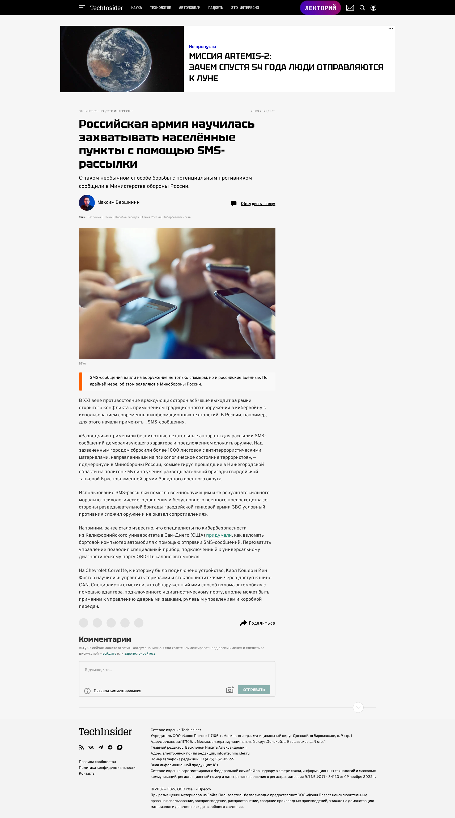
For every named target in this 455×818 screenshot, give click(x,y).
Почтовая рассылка (350, 8)
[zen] (110, 747)
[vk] (91, 747)
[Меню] (82, 8)
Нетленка (94, 217)
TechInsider (106, 7)
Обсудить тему (258, 203)
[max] (119, 747)
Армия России (151, 217)
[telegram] (100, 747)
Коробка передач (127, 217)
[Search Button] (362, 8)
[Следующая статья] (227, 707)
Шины (108, 217)
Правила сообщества (97, 762)
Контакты (87, 774)
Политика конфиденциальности (107, 768)
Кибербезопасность (177, 217)
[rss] (81, 747)
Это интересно (91, 111)
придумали (219, 535)
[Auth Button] (373, 8)
